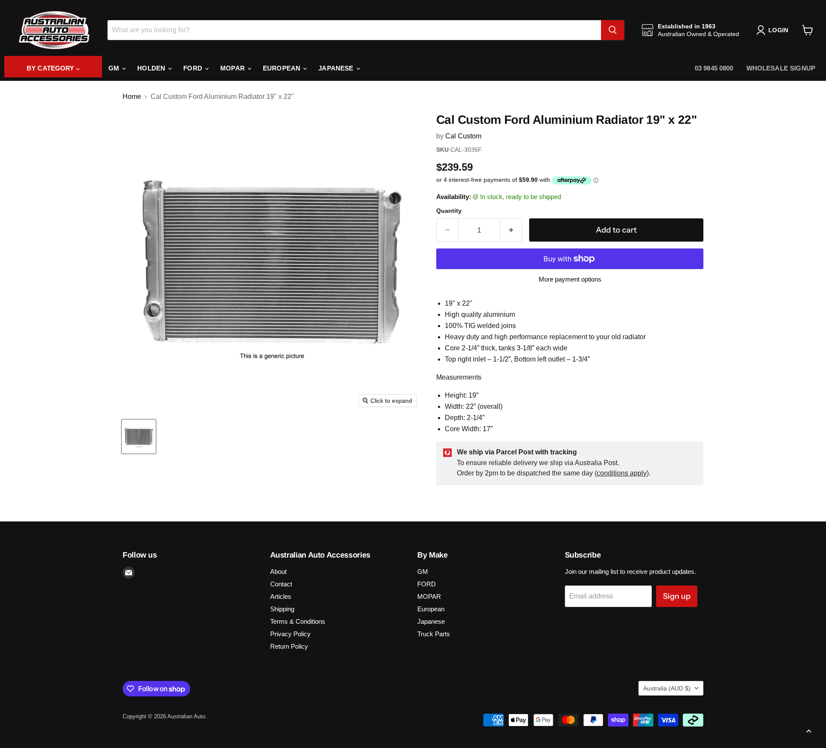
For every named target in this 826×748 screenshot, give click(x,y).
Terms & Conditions (297, 621)
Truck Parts (433, 634)
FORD (193, 68)
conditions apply (622, 473)
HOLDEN (152, 68)
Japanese (336, 68)
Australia (666, 688)
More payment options (570, 279)
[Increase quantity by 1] (511, 230)
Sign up (676, 596)
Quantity (449, 210)
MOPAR (233, 68)
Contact (281, 584)
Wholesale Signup (780, 68)
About (278, 571)
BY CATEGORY (51, 68)
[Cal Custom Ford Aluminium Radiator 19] (139, 437)
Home (132, 96)
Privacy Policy (290, 634)
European (282, 68)
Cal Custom (463, 136)
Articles (280, 596)
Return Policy (289, 646)
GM (114, 68)
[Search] (612, 30)
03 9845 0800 (714, 68)
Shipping (282, 609)
